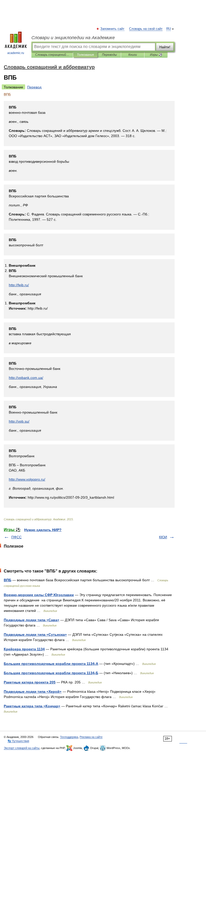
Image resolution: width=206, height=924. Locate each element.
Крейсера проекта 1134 (24, 649)
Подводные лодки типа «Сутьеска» (35, 634)
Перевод (34, 87)
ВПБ (7, 580)
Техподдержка (69, 736)
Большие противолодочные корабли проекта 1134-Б (51, 673)
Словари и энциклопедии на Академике (73, 37)
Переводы (109, 54)
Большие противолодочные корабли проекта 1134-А (51, 664)
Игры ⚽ (156, 54)
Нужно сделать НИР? (43, 530)
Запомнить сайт (112, 29)
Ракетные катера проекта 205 (30, 682)
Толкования (85, 54)
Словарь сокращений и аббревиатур (52, 54)
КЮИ (163, 537)
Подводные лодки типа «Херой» (33, 691)
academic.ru (15, 53)
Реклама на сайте (91, 736)
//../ (26, 378)
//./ (19, 285)
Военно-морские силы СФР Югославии (39, 595)
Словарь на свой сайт (146, 29)
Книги (132, 54)
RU (168, 29)
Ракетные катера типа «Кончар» (32, 706)
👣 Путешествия (18, 740)
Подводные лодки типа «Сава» (31, 620)
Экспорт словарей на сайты (21, 747)
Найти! (164, 47)
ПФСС (16, 537)
